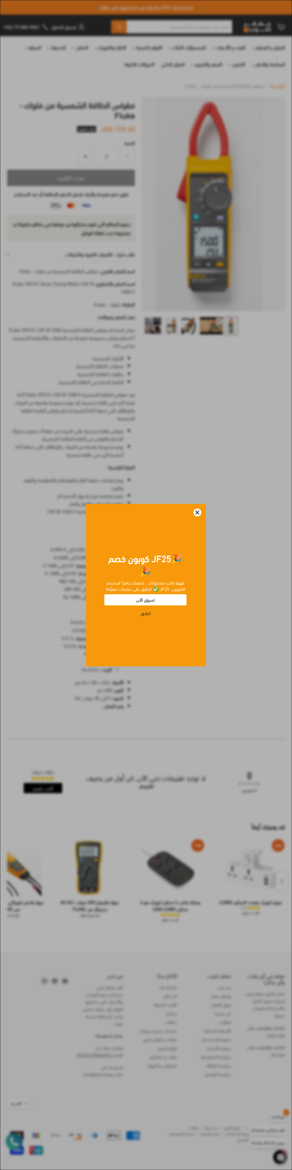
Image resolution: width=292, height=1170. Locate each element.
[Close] (197, 512)
